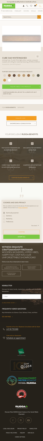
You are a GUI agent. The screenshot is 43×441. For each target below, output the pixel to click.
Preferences (9, 222)
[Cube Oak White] (24, 75)
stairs (40, 11)
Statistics (9, 216)
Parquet (18, 11)
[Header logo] (8, 6)
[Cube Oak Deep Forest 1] (33, 75)
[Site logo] (21, 408)
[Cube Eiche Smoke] (14, 75)
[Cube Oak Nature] (4, 80)
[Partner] (22, 352)
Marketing (9, 219)
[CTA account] (24, 6)
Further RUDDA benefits (20, 178)
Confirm (21, 232)
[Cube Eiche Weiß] (19, 75)
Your (9, 107)
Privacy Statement (23, 207)
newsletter (33, 428)
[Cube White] (9, 80)
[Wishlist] (31, 6)
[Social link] (14, 420)
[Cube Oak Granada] (28, 75)
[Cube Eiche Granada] (9, 75)
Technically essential (12, 213)
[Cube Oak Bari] (38, 75)
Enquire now (20, 118)
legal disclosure (8, 428)
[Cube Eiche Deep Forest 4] (4, 75)
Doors (26, 11)
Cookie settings (20, 437)
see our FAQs (6, 316)
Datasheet (21, 107)
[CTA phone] (27, 6)
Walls (33, 11)
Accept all (21, 237)
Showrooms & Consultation (20, 123)
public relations (11, 433)
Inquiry (22, 433)
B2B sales (31, 433)
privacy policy (21, 428)
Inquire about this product (20, 87)
